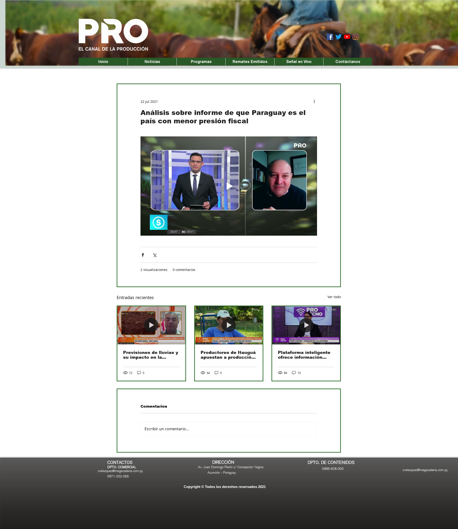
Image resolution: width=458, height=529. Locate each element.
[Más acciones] (314, 101)
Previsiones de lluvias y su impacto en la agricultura (150, 355)
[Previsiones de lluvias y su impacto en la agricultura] (151, 325)
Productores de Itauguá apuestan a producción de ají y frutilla (228, 355)
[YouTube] (347, 37)
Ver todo (334, 297)
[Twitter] (338, 37)
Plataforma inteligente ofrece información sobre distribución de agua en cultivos (304, 355)
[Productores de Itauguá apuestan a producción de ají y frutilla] (229, 325)
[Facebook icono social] (330, 37)
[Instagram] (356, 37)
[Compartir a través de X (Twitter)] (154, 255)
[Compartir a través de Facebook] (143, 255)
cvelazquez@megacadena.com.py (120, 471)
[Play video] (229, 186)
